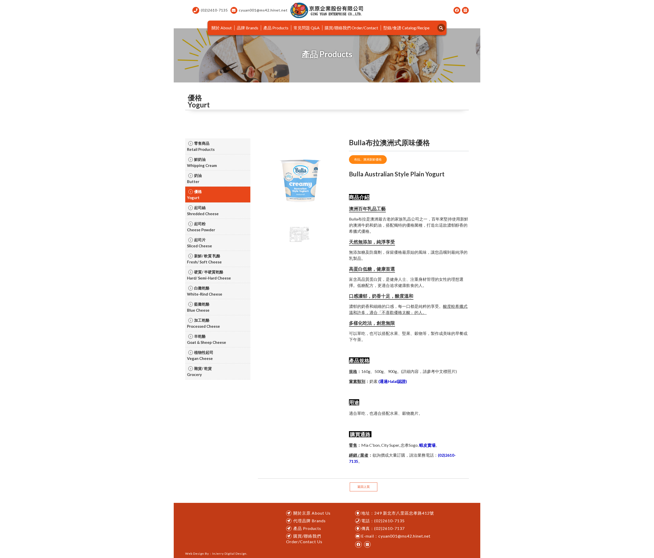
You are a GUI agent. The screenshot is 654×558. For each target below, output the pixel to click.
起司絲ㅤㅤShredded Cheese (203, 210)
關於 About (222, 27)
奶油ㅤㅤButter (194, 178)
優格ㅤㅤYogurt (194, 194)
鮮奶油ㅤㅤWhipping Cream (202, 162)
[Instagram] (465, 10)
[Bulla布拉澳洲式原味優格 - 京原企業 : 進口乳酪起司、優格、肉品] (327, 10)
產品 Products (275, 27)
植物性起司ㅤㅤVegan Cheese (200, 355)
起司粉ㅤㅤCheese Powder (201, 226)
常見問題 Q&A (307, 27)
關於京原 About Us (312, 513)
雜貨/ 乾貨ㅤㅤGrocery (199, 371)
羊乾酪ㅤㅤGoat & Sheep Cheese (206, 339)
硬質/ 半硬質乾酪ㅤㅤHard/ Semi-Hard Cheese (209, 275)
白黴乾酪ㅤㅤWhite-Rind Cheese (204, 291)
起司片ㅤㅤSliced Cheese (199, 242)
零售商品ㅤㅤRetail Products (201, 146)
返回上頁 (363, 487)
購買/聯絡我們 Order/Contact (351, 27)
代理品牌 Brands (309, 520)
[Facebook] (456, 10)
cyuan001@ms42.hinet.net (263, 10)
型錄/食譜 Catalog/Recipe (406, 27)
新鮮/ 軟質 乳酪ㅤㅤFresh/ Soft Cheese (204, 258)
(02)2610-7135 (214, 10)
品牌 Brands (247, 27)
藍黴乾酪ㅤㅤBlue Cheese (198, 307)
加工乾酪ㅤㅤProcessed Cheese (203, 323)
